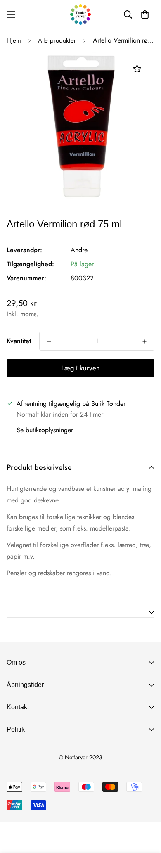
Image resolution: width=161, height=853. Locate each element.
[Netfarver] (80, 14)
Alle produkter (57, 40)
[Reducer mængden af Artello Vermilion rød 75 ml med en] (49, 341)
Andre (79, 250)
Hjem (14, 40)
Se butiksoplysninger (45, 430)
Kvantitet (19, 341)
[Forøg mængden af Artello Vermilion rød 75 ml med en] (144, 341)
